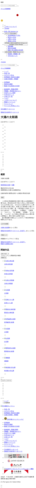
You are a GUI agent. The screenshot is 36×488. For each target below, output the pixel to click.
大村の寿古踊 (8, 264)
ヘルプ (6, 98)
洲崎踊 (6, 361)
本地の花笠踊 (8, 274)
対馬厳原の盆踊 (9, 322)
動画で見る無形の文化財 (15, 50)
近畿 (13, 185)
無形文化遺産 (12, 48)
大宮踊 (6, 293)
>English (6, 28)
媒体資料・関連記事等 (11, 89)
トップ (6, 71)
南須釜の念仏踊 (9, 370)
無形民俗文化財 (5, 185)
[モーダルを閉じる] (1, 485)
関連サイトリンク (9, 102)
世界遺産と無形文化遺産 (16, 43)
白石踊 (6, 341)
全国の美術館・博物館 (14, 52)
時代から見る (12, 37)
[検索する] (18, 65)
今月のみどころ (12, 56)
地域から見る (12, 41)
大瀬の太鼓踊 (5, 227)
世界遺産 (10, 46)
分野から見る (12, 39)
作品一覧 (11, 31)
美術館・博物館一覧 (14, 54)
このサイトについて (10, 26)
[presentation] (1, 255)
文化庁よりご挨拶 (9, 93)
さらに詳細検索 (5, 9)
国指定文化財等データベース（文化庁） (13, 231)
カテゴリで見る (10, 33)
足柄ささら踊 (8, 303)
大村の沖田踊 (8, 283)
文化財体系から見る (14, 35)
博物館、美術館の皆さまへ (12, 91)
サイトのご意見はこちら (12, 106)
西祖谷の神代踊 (9, 312)
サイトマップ (8, 104)
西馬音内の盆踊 (9, 351)
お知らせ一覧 (8, 96)
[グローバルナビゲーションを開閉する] (1, 59)
